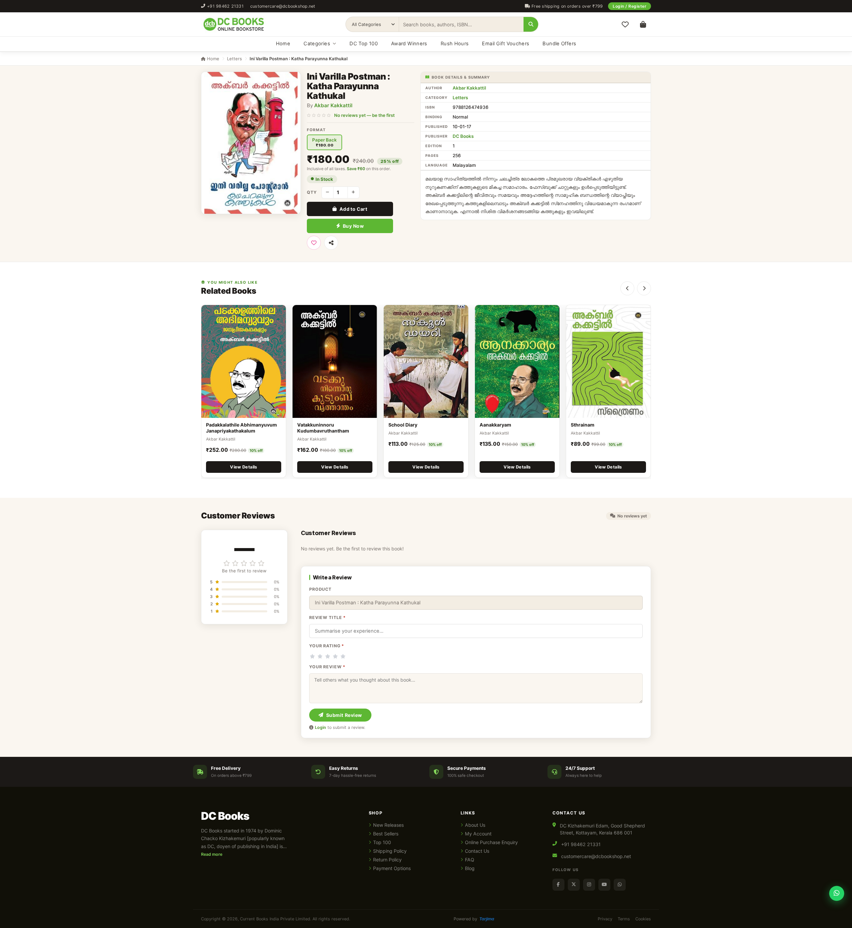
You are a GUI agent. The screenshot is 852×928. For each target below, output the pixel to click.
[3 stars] (327, 656)
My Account (478, 833)
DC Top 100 (363, 44)
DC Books (463, 136)
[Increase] (353, 192)
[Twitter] (574, 885)
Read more (211, 854)
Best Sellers (385, 833)
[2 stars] (320, 656)
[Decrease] (327, 192)
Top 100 (382, 842)
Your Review (327, 666)
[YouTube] (604, 885)
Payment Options (392, 868)
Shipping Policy (390, 851)
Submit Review (344, 715)
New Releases (388, 825)
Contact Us (477, 851)
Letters (234, 58)
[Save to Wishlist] (314, 243)
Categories (317, 44)
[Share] (331, 243)
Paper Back (324, 142)
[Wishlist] (625, 24)
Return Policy (387, 859)
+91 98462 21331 (225, 6)
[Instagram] (589, 885)
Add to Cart (353, 209)
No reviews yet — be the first (364, 115)
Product (320, 589)
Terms (624, 918)
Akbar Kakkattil (333, 105)
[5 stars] (343, 656)
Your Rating (326, 645)
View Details (243, 466)
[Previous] (627, 288)
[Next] (644, 288)
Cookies (643, 918)
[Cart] (643, 24)
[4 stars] (335, 656)
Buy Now (353, 226)
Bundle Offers (559, 44)
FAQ (469, 859)
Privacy (605, 918)
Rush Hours (455, 44)
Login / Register (629, 6)
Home (283, 44)
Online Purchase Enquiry (491, 842)
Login (320, 727)
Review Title (327, 617)
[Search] (531, 24)
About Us (475, 825)
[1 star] (312, 656)
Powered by (474, 918)
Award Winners (409, 44)
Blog (470, 868)
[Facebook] (558, 885)
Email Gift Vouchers (505, 44)
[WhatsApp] (620, 885)
